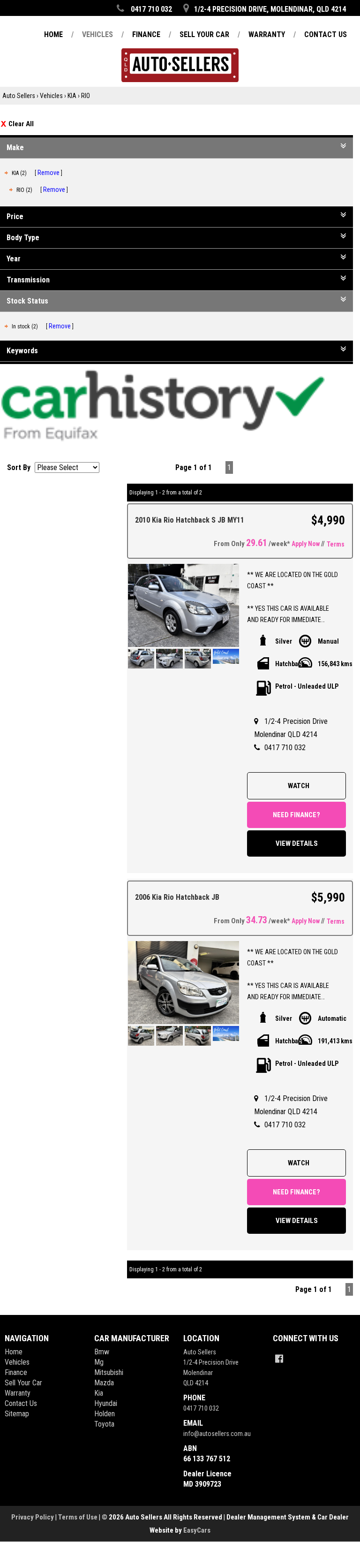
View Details (297, 843)
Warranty (17, 1393)
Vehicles (51, 95)
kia (98, 1393)
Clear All (21, 124)
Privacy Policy (33, 1517)
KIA (72, 95)
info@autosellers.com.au (217, 1433)
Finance (16, 1372)
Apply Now (306, 543)
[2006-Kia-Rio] (183, 982)
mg (99, 1362)
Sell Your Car (23, 1382)
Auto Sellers (18, 95)
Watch (298, 786)
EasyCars (196, 1530)
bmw (101, 1351)
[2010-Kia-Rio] (183, 605)
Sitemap (17, 1413)
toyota (104, 1424)
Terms (336, 544)
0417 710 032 (285, 747)
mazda (104, 1382)
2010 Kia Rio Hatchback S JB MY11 (189, 520)
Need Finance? (296, 815)
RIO (85, 95)
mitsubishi (108, 1372)
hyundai (105, 1403)
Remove (49, 172)
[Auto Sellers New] (180, 51)
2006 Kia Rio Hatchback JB (177, 897)
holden (104, 1413)
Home (13, 1351)
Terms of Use (78, 1517)
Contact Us (21, 1403)
